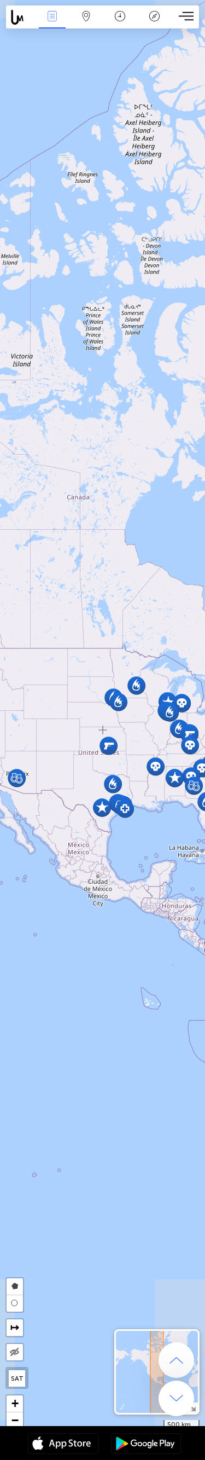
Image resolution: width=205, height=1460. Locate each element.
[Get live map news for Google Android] (146, 1444)
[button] (102, 807)
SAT (17, 1378)
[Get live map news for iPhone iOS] (63, 1444)
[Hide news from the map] (15, 1352)
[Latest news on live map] (20, 17)
